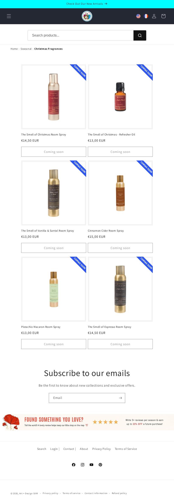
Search (41, 449)
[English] (138, 16)
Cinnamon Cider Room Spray (106, 230)
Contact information (96, 493)
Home (14, 49)
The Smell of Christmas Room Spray (43, 134)
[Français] (146, 16)
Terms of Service (126, 449)
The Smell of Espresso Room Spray (109, 327)
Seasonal (26, 49)
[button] (9, 16)
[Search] (139, 35)
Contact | (69, 449)
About (84, 449)
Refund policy (119, 493)
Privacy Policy (101, 449)
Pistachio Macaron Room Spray (40, 327)
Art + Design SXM (28, 493)
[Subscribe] (120, 398)
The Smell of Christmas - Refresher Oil (111, 134)
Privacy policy (50, 493)
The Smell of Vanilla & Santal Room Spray (47, 230)
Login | (54, 449)
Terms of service (71, 493)
